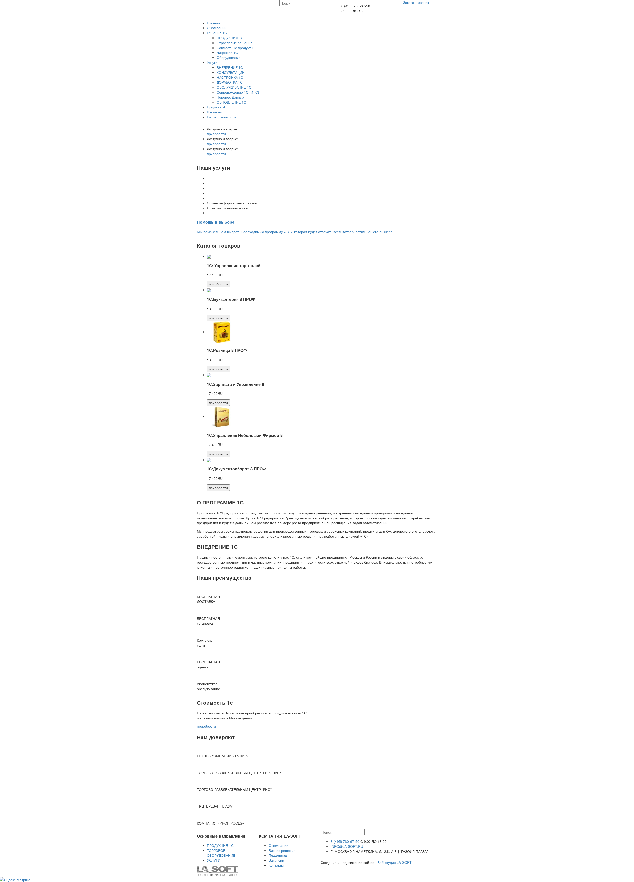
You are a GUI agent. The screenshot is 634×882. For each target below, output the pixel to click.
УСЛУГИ (213, 860)
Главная (213, 22)
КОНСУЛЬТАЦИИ (231, 72)
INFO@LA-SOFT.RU (347, 846)
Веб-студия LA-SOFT (394, 862)
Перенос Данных (230, 97)
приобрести (216, 133)
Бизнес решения (282, 850)
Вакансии (276, 860)
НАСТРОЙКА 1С (230, 77)
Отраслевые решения (234, 42)
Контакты (214, 111)
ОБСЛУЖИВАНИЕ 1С (234, 87)
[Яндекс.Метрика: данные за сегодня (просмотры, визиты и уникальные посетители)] (15, 879)
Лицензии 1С (227, 52)
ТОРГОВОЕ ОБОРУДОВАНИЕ (221, 853)
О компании (216, 27)
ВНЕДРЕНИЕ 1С (230, 67)
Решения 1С (217, 32)
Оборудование (229, 57)
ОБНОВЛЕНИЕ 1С (231, 102)
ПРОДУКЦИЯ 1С (230, 37)
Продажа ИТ (217, 106)
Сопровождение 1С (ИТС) (238, 92)
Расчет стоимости (221, 116)
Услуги (212, 62)
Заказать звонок (416, 2)
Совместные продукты (235, 47)
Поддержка (278, 855)
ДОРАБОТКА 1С (230, 82)
